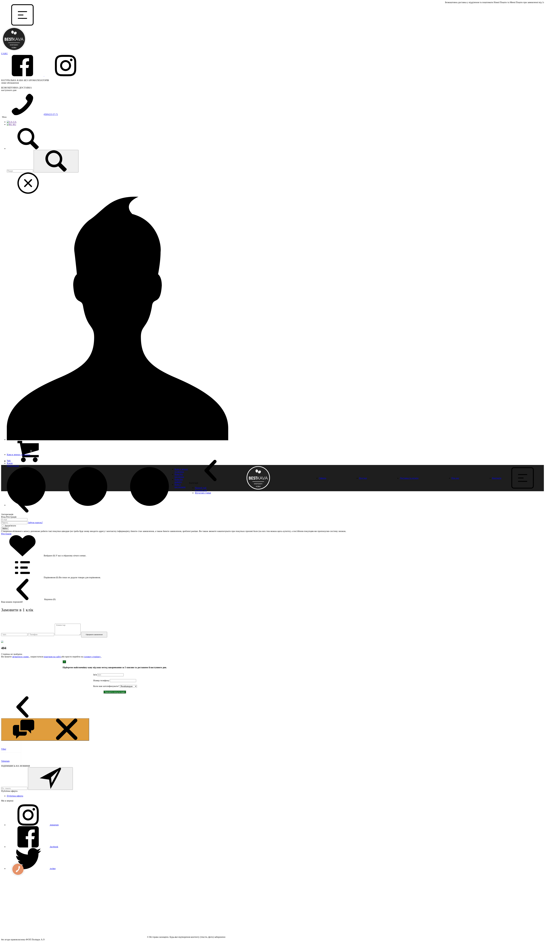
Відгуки (363, 478)
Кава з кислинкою (180, 485)
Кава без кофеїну (179, 480)
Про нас (455, 478)
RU (6, 53)
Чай (9, 460)
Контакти (496, 478)
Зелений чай (201, 490)
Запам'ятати (10, 525)
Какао (10, 463)
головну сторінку (92, 656)
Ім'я (95, 674)
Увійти (5, 528)
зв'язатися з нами (20, 656)
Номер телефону (101, 680)
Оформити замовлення (94, 634)
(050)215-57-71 (51, 114)
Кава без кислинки (179, 475)
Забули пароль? (35, 522)
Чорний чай (200, 488)
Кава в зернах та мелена (18, 454)
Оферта (322, 478)
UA (3, 53)
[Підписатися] (50, 778)
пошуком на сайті (52, 656)
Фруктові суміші (203, 493)
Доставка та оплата (409, 478)
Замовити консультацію (115, 692)
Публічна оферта (15, 796)
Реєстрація (6, 534)
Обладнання (13, 466)
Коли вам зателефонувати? (106, 686)
